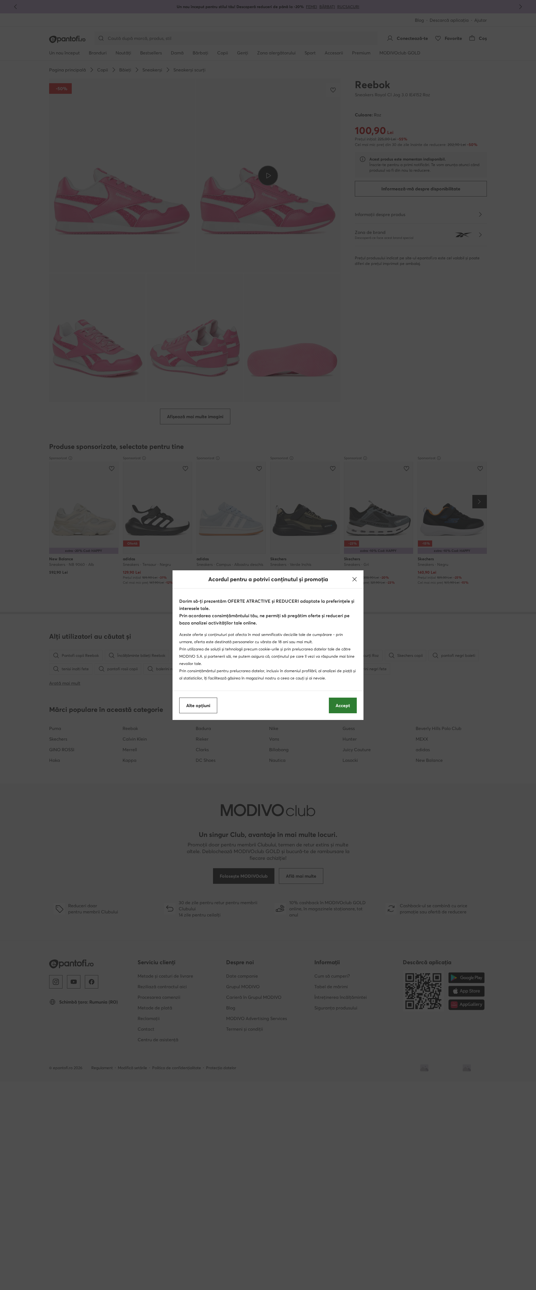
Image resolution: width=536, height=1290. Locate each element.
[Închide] (354, 579)
